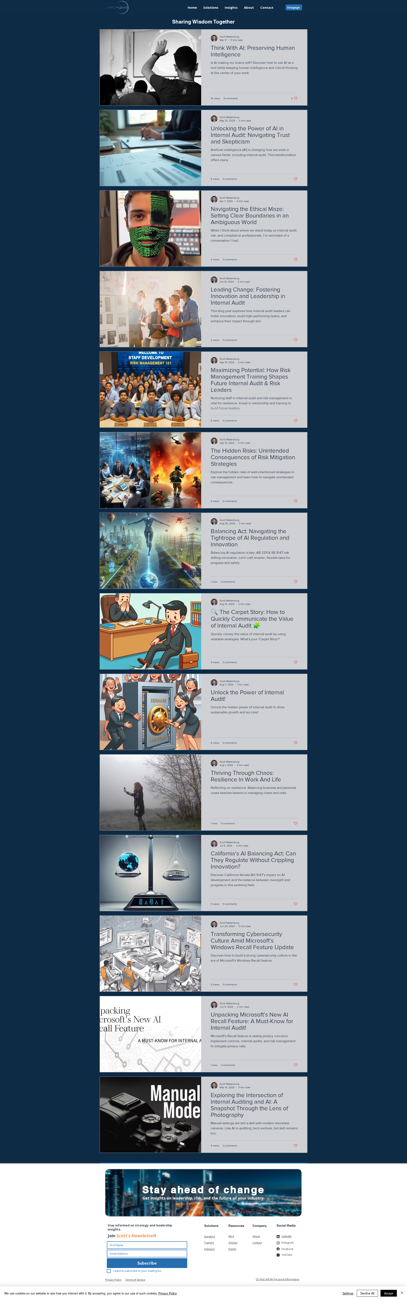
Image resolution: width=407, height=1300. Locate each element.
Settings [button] (348, 1293)
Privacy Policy (167, 1293)
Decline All (367, 1293)
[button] (231, 7)
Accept (388, 1293)
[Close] (401, 1293)
